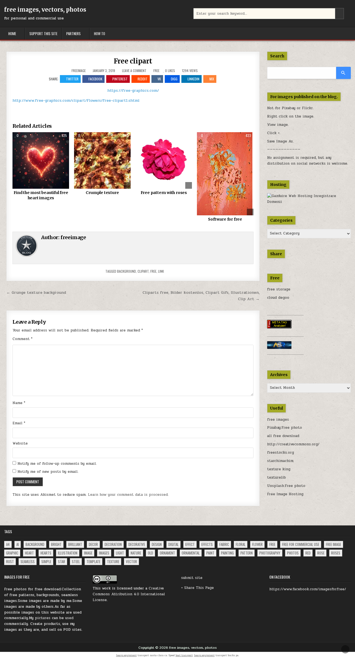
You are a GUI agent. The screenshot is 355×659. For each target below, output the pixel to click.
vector (131, 561)
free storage (278, 289)
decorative (136, 544)
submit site (191, 578)
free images (278, 419)
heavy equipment (126, 655)
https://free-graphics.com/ (133, 90)
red (308, 553)
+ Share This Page (197, 588)
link (161, 271)
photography (269, 553)
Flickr (307, 108)
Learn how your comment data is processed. (128, 494)
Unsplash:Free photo (286, 486)
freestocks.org (280, 452)
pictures (42, 618)
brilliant (75, 544)
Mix (211, 78)
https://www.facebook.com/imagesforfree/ (307, 589)
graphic (12, 553)
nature (136, 553)
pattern (246, 553)
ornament (167, 553)
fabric (224, 544)
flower (257, 544)
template (93, 561)
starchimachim (280, 461)
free (153, 271)
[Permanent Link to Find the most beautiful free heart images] (40, 160)
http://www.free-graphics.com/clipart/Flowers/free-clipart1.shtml (76, 100)
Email (18, 423)
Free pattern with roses (164, 192)
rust (10, 561)
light (120, 553)
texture (113, 561)
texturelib (276, 477)
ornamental (191, 553)
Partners (73, 33)
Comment (22, 339)
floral (240, 544)
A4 (8, 544)
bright (56, 544)
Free (156, 70)
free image (333, 544)
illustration (67, 553)
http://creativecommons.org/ (293, 444)
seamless (28, 561)
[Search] (343, 73)
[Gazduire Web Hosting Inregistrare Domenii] (309, 202)
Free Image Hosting (285, 494)
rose (320, 553)
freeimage (79, 70)
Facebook (95, 78)
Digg (174, 78)
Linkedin (193, 78)
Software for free (225, 219)
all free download (283, 436)
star (61, 561)
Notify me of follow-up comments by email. (57, 463)
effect (190, 544)
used (69, 618)
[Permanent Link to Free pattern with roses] (163, 160)
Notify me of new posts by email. (47, 471)
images (104, 553)
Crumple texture (102, 192)
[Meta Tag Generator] (279, 327)
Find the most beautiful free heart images (41, 195)
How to (99, 33)
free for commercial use (300, 544)
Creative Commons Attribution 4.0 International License (129, 594)
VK (159, 78)
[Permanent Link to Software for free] (225, 173)
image (88, 553)
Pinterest (120, 78)
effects (207, 544)
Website (20, 443)
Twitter (72, 78)
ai (17, 544)
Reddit (143, 78)
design (157, 544)
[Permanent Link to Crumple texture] (102, 160)
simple (46, 561)
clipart (143, 271)
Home (12, 33)
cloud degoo (278, 297)
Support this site (43, 33)
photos (293, 553)
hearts (45, 553)
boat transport (184, 655)
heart (29, 553)
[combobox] (268, 13)
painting (227, 553)
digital (173, 544)
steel (76, 561)
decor (93, 544)
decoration (113, 544)
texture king (278, 469)
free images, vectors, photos (45, 9)
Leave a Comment (134, 70)
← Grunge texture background (36, 292)
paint (210, 553)
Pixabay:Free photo (284, 427)
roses (335, 553)
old (150, 553)
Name (18, 403)
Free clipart (133, 61)
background (126, 271)
